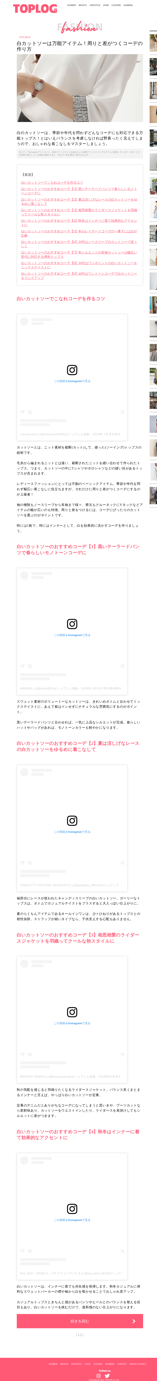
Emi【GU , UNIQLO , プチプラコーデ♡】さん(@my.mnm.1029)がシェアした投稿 (76, 1273)
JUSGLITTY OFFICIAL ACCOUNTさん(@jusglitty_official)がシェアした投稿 (72, 885)
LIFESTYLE (95, 5)
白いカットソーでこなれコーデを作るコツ (52, 182)
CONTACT (122, 1364)
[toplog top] (35, 8)
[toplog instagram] (98, 1376)
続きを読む (80, 1321)
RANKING (128, 5)
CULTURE (116, 5)
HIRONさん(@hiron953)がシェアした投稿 (49, 688)
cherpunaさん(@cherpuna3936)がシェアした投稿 (55, 434)
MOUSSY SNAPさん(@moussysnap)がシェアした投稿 (58, 1076)
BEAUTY (83, 5)
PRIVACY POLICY (138, 1364)
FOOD (106, 5)
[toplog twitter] (107, 1376)
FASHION (71, 5)
